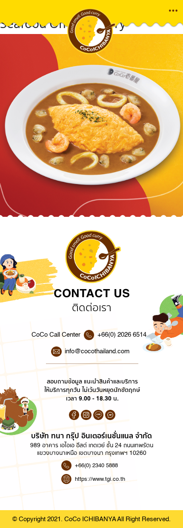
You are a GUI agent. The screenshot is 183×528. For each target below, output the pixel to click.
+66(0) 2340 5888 (96, 465)
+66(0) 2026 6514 (121, 335)
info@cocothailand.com (97, 351)
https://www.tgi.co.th (100, 478)
